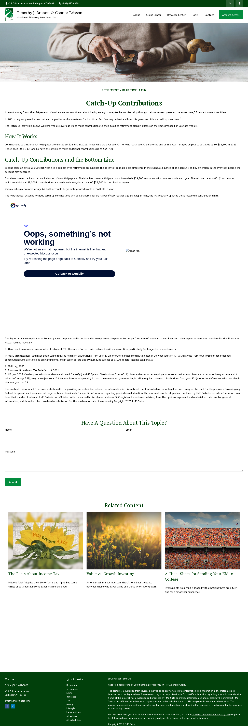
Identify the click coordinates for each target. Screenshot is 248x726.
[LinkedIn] (230, 3)
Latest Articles (73, 712)
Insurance (71, 696)
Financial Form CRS (122, 678)
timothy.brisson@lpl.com (17, 700)
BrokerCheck (179, 684)
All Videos (71, 716)
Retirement (71, 685)
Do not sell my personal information (190, 718)
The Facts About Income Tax (33, 573)
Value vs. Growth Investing (110, 573)
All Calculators (73, 719)
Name (8, 429)
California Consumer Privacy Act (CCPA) (211, 714)
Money (69, 704)
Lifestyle (70, 708)
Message (10, 451)
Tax (68, 700)
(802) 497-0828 (70, 3)
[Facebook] (239, 3)
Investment (72, 688)
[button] (137, 14)
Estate (69, 692)
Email (129, 429)
